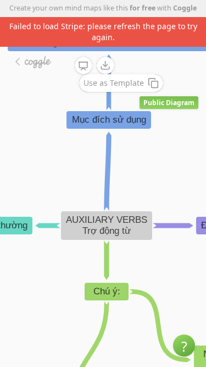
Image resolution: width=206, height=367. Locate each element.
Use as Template (113, 83)
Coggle (185, 8)
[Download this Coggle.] (105, 65)
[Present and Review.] (83, 66)
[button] (184, 346)
